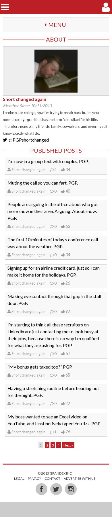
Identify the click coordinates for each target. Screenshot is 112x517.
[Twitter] (56, 489)
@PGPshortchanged (29, 139)
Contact (52, 478)
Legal (19, 478)
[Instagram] (71, 489)
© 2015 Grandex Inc (55, 473)
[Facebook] (41, 489)
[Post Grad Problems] (56, 7)
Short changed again (28, 169)
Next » (68, 445)
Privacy (34, 478)
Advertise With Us (79, 478)
